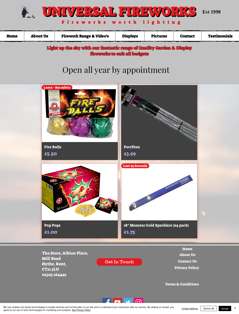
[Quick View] (159, 113)
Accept (224, 308)
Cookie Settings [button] (190, 308)
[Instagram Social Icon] (138, 302)
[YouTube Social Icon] (117, 302)
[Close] (235, 308)
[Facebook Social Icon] (106, 302)
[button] (85, 36)
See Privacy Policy (81, 310)
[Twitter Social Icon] (128, 302)
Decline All (208, 308)
